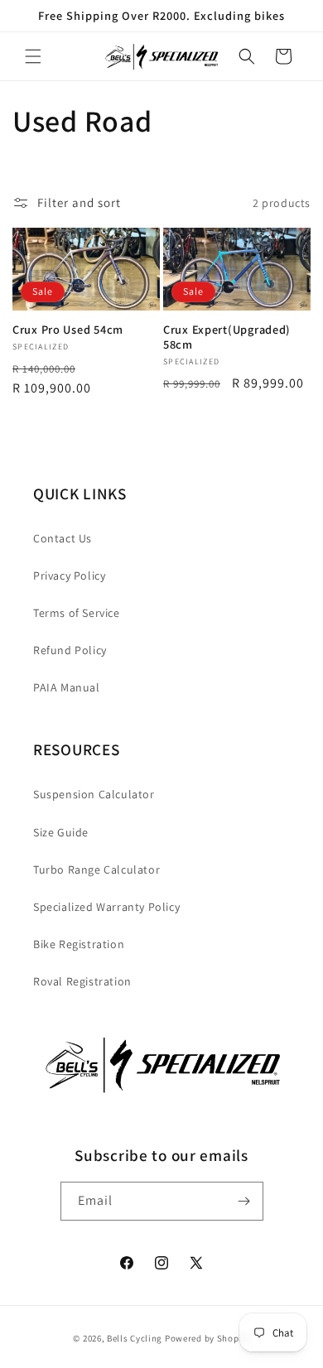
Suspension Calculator (94, 794)
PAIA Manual (66, 687)
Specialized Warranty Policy (106, 906)
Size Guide (61, 832)
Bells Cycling (134, 1338)
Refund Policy (70, 650)
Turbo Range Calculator (96, 869)
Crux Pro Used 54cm (67, 329)
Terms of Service (76, 612)
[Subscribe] (244, 1201)
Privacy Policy (69, 575)
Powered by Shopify (207, 1338)
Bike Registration (78, 944)
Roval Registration (82, 981)
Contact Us (62, 538)
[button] (33, 56)
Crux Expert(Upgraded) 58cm (227, 337)
